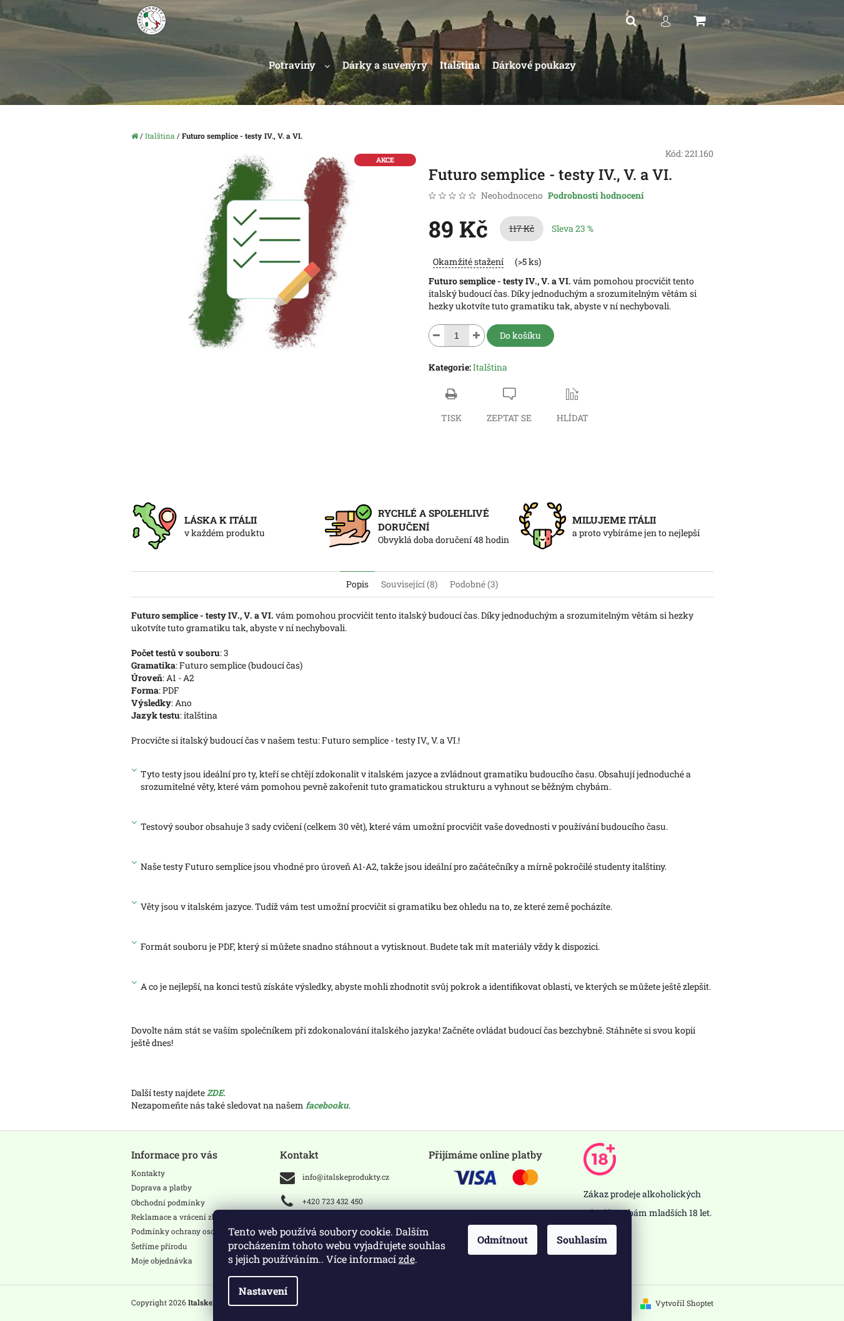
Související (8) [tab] (409, 584)
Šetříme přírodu (159, 1246)
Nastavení (263, 1290)
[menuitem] (299, 65)
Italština (490, 367)
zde (407, 1258)
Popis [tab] (357, 584)
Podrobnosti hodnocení (596, 195)
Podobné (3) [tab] (474, 584)
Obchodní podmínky (168, 1202)
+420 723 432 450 (332, 1201)
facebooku (327, 1105)
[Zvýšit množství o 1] (476, 335)
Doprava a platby (161, 1187)
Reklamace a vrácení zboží (179, 1217)
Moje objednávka (161, 1260)
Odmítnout (502, 1239)
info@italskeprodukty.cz (345, 1177)
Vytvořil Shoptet (684, 1303)
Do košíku (520, 335)
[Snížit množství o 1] (436, 335)
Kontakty (148, 1173)
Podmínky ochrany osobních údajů (194, 1231)
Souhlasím (582, 1239)
